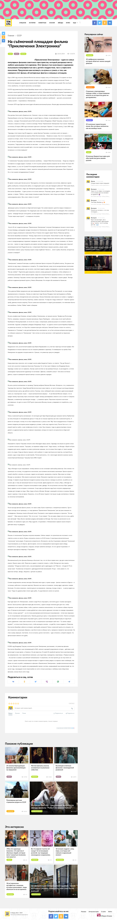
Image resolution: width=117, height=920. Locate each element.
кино (16, 53)
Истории (32, 22)
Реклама (83, 911)
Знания (52, 22)
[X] (3, 33)
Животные (42, 22)
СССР (19, 36)
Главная (11, 36)
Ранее (24, 713)
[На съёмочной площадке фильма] (41, 111)
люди (9, 859)
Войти (110, 911)
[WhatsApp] (58, 682)
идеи (88, 152)
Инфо (68, 22)
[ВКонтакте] (3, 40)
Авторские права (94, 911)
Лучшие (17, 713)
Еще (74, 22)
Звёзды (60, 22)
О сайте (103, 911)
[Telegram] (69, 682)
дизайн (89, 120)
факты (23, 53)
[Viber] (46, 682)
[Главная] (8, 22)
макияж (89, 55)
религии (34, 859)
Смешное (22, 22)
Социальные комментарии (65, 728)
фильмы (34, 776)
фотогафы (60, 859)
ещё (97, 224)
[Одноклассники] (3, 37)
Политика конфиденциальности (19, 914)
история (10, 894)
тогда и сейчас (36, 811)
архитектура (36, 894)
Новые (10, 713)
